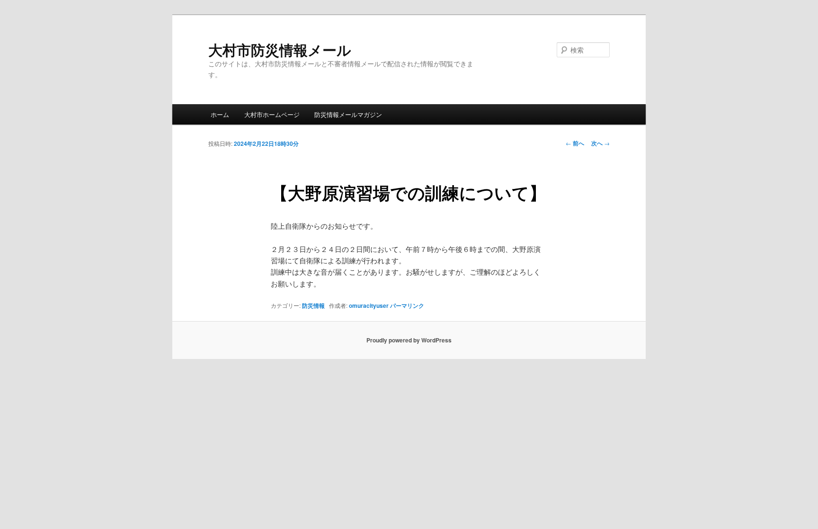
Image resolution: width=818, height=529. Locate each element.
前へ (575, 143)
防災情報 (313, 305)
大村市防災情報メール (279, 49)
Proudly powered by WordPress (409, 340)
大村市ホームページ (272, 114)
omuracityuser (369, 305)
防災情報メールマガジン (348, 114)
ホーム (220, 114)
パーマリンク (407, 305)
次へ (600, 143)
